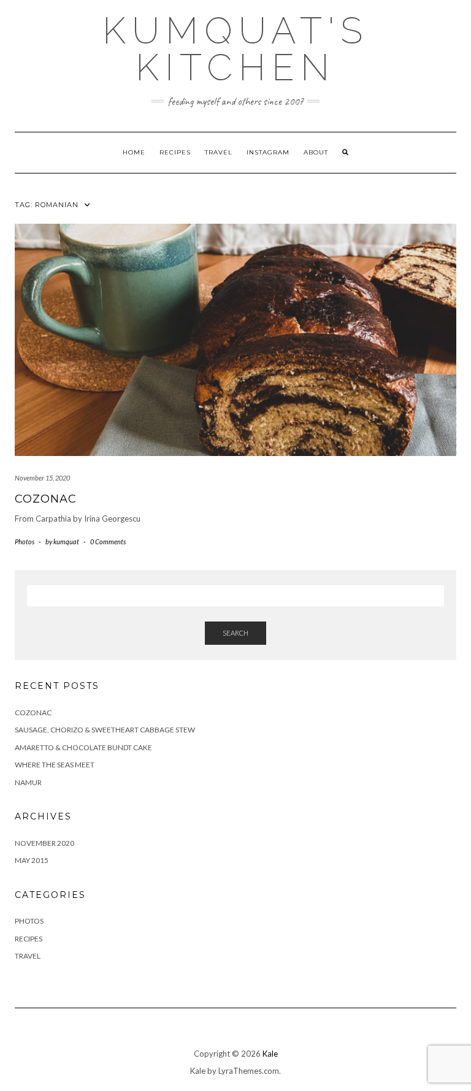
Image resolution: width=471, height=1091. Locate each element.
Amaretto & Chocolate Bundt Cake (83, 747)
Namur (28, 782)
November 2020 (44, 843)
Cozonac (46, 499)
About (316, 152)
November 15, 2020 (42, 478)
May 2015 (31, 860)
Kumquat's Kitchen (235, 49)
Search (235, 633)
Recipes (175, 152)
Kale (270, 1054)
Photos (24, 542)
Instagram (268, 152)
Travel (218, 152)
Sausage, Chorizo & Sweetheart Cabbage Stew (105, 729)
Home (134, 152)
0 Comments (108, 542)
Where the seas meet (54, 764)
